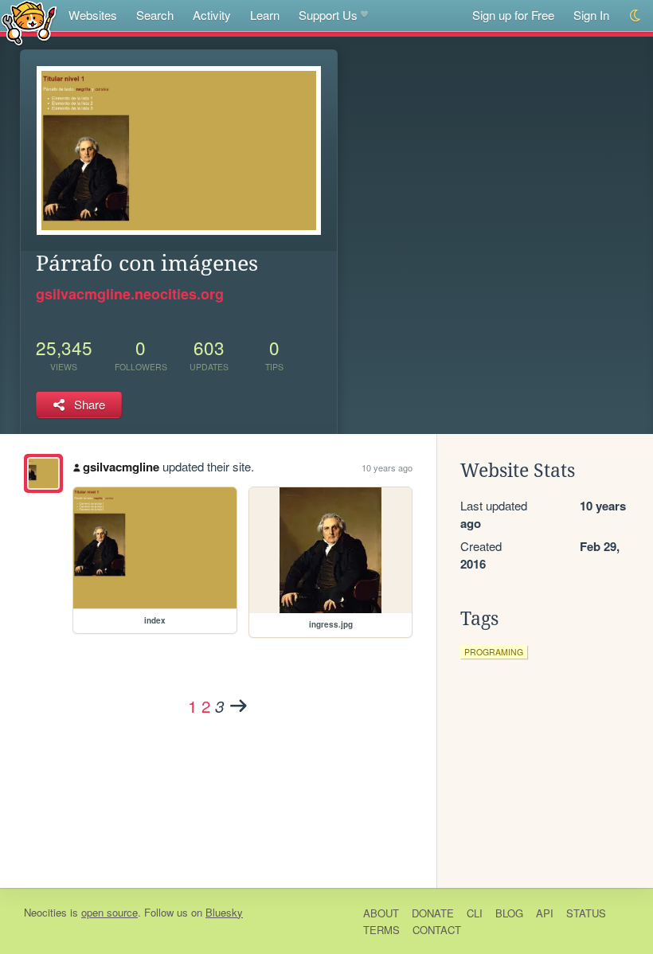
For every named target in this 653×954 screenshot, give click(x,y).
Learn (265, 14)
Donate (433, 913)
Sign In (591, 14)
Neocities (45, 912)
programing (493, 652)
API (544, 913)
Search (155, 14)
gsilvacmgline (121, 466)
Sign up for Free (513, 14)
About (381, 913)
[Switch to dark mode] (636, 15)
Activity (212, 14)
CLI (475, 913)
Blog (509, 913)
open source (109, 912)
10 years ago (387, 467)
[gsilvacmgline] (43, 473)
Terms (381, 929)
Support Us (328, 14)
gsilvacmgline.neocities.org (130, 293)
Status (586, 913)
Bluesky (224, 912)
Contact (437, 929)
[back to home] (29, 22)
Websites (92, 14)
